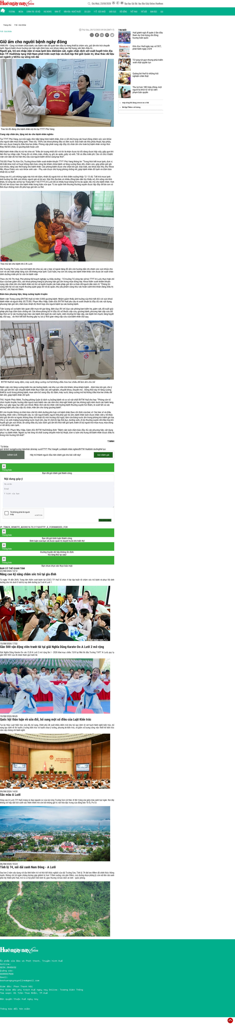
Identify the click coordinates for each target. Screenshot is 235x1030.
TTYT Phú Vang (49, 449)
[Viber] (107, 35)
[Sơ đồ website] (113, 3)
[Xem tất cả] (161, 11)
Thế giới (144, 11)
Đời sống (123, 11)
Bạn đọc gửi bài (131, 3)
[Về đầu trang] (230, 1020)
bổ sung (10, 449)
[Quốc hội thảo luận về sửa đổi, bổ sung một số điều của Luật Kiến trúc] (55, 761)
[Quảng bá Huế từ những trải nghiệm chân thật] (124, 78)
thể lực (102, 449)
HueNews (159, 3)
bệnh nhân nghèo (71, 449)
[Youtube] (122, 3)
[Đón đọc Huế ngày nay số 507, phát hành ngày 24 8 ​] (124, 51)
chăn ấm (29, 449)
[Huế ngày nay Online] (17, 5)
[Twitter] (112, 35)
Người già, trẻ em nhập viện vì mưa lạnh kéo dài (27, 50)
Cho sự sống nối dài (27, 56)
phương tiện (19, 449)
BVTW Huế (84, 449)
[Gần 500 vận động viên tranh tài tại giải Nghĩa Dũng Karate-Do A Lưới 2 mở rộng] (55, 686)
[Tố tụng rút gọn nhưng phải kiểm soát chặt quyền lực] (124, 65)
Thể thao (133, 11)
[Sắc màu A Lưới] (55, 833)
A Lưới (60, 449)
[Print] (92, 35)
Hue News (47, 11)
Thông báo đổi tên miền (15, 1008)
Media (21, 11)
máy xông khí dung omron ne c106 (135, 103)
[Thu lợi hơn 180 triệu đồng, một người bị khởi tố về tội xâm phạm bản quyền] (124, 92)
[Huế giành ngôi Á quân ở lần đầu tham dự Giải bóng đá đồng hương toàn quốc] (124, 37)
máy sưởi (37, 449)
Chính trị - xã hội (33, 11)
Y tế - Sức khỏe (100, 11)
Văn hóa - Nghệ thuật (72, 11)
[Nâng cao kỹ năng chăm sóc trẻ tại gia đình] (55, 613)
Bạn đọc (153, 11)
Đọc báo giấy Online (146, 3)
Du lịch (87, 11)
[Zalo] (102, 35)
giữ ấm (3, 449)
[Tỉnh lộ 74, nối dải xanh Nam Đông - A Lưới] (55, 909)
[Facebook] (117, 3)
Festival (12, 11)
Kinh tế (57, 11)
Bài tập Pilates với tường (131, 107)
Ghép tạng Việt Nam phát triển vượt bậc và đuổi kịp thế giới (49, 53)
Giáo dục (112, 11)
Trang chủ (7, 25)
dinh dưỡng (94, 449)
